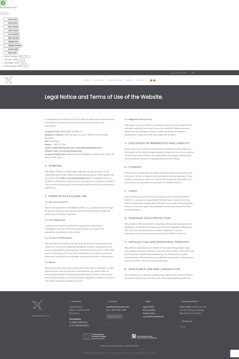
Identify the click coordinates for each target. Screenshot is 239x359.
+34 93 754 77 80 (118, 310)
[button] (34, 321)
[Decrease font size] (19, 59)
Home (86, 80)
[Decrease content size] (24, 56)
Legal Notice (148, 306)
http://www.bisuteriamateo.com (68, 151)
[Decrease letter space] (23, 66)
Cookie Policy (149, 313)
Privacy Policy (149, 310)
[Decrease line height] (20, 63)
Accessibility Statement (153, 316)
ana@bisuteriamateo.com (62, 147)
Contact (141, 80)
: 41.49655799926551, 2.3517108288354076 (79, 322)
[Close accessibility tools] (7, 13)
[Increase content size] (28, 56)
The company (115, 80)
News (130, 80)
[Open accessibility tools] (3, 3)
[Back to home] (8, 80)
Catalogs (98, 80)
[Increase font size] (23, 59)
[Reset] (2, 13)
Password (151, 353)
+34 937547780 (180, 73)
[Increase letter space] (27, 66)
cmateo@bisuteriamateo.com (88, 147)
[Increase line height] (24, 63)
